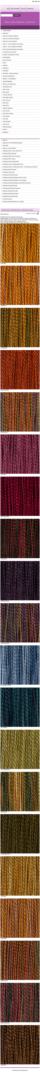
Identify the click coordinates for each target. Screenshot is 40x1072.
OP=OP (5, 129)
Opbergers (6, 68)
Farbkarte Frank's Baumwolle (11, 161)
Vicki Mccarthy (7, 121)
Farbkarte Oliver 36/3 (8, 172)
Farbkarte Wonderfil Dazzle (10, 175)
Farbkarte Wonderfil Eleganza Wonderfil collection (17, 183)
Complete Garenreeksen (9, 52)
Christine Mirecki (7, 95)
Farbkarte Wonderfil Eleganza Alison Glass (14, 177)
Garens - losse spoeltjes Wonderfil (12, 46)
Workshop (5, 132)
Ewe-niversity (6, 100)
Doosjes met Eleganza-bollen (11, 54)
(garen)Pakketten (7, 81)
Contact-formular (30, 22)
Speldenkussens (7, 87)
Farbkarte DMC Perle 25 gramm (11, 156)
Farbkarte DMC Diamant (9, 153)
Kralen (4, 62)
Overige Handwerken (9, 76)
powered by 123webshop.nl (20, 1070)
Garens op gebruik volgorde (10, 36)
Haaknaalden (6, 57)
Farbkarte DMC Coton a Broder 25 (12, 151)
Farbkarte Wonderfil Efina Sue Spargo (13, 201)
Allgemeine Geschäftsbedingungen (12, 143)
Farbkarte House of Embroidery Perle (13, 164)
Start (8, 8)
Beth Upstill (6, 92)
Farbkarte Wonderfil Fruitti (10, 185)
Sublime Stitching (7, 108)
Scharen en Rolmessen (9, 84)
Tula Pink (5, 119)
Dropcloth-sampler (8, 97)
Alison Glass (6, 89)
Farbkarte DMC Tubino (9, 159)
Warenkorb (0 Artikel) (31, 213)
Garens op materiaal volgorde (11, 38)
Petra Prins (6, 105)
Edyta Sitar (6, 103)
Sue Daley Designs (8, 113)
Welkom (7, 22)
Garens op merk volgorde (10, 41)
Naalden (5, 65)
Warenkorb (30, 8)
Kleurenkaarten (7, 60)
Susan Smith (6, 111)
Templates (5, 70)
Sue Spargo (6, 116)
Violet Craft (6, 124)
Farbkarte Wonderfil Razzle (10, 196)
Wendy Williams (7, 127)
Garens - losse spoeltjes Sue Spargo (13, 44)
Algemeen (5, 33)
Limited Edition (7, 30)
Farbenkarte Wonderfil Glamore (11, 188)
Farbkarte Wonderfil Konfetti (10, 193)
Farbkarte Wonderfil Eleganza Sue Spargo (14, 180)
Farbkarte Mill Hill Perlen (9, 169)
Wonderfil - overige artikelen (10, 73)
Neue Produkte (15, 8)
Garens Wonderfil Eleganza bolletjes (13, 49)
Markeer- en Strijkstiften (9, 79)
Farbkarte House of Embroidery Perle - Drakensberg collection (20, 167)
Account (23, 8)
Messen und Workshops (17, 22)
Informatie (5, 145)
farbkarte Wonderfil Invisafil (10, 191)
